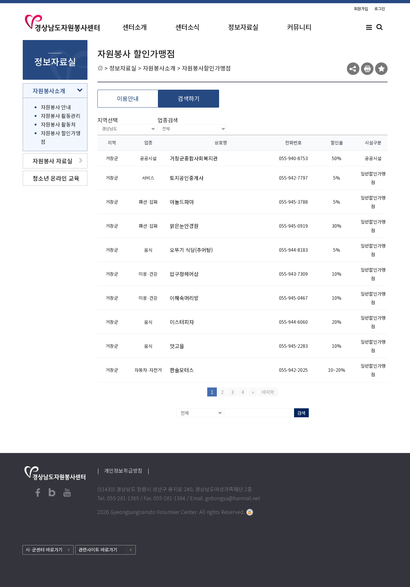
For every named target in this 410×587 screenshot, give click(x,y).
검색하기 (189, 98)
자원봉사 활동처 (58, 124)
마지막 (268, 392)
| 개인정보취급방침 (122, 470)
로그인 (379, 8)
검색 (301, 413)
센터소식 (187, 27)
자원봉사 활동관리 (60, 115)
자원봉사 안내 (56, 107)
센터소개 (134, 27)
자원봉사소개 (159, 68)
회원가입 (361, 8)
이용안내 (128, 98)
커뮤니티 (299, 27)
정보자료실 (243, 27)
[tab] (55, 90)
